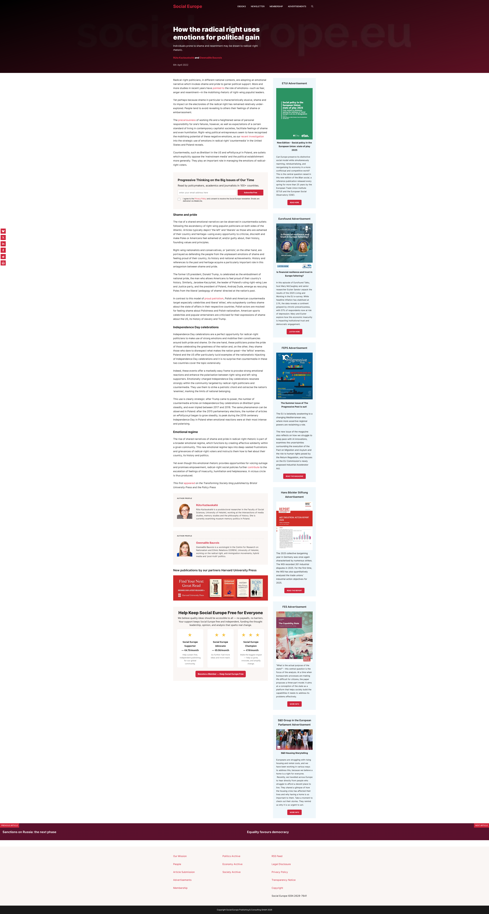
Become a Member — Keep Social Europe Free (220, 674)
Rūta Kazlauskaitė (183, 57)
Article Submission (184, 872)
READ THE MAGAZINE (294, 476)
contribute (254, 467)
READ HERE (294, 202)
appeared (189, 483)
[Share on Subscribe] (3, 262)
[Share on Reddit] (3, 256)
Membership (276, 6)
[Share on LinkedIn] (3, 243)
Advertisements (297, 6)
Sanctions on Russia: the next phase (29, 832)
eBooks (241, 6)
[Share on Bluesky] (3, 231)
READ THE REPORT (294, 590)
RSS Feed (277, 856)
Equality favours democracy (268, 832)
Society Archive (231, 872)
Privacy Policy (200, 199)
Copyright (277, 888)
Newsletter (257, 6)
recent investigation (252, 136)
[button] (312, 6)
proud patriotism (214, 298)
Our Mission (180, 856)
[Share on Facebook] (3, 250)
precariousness (187, 120)
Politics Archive (231, 856)
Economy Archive (232, 864)
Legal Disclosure (281, 864)
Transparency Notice (284, 879)
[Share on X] (3, 237)
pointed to (218, 88)
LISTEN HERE (294, 332)
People (177, 864)
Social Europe (187, 6)
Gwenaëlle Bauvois (211, 57)
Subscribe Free (250, 192)
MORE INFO (294, 812)
